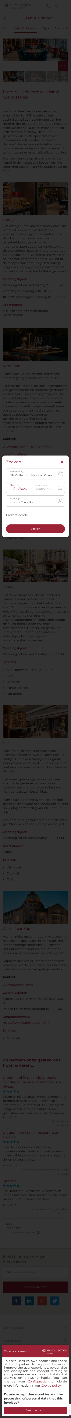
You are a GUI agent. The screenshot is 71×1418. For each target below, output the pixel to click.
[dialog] (35, 1380)
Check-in (14, 485)
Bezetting (14, 499)
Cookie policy (51, 1385)
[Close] (62, 462)
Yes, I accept (35, 1410)
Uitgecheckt (41, 485)
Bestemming (16, 472)
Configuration (38, 1381)
